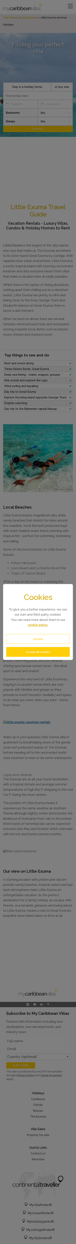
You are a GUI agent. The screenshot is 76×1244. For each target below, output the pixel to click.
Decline (38, 639)
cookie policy (38, 625)
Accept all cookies (38, 651)
